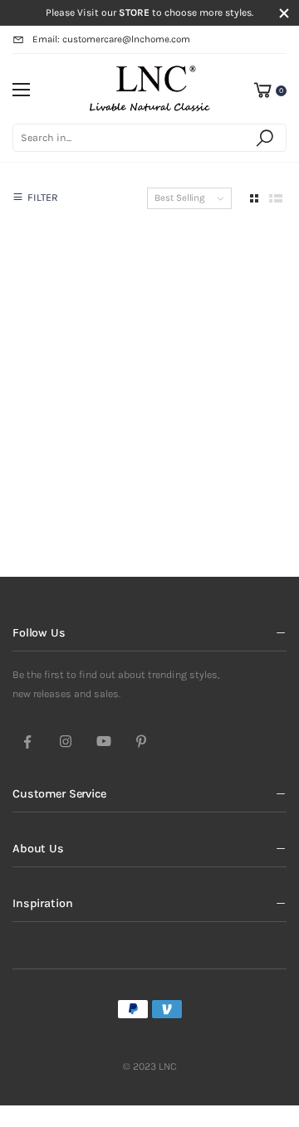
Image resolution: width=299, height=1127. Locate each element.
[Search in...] (267, 138)
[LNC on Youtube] (104, 743)
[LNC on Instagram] (66, 743)
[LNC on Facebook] (27, 743)
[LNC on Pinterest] (141, 743)
